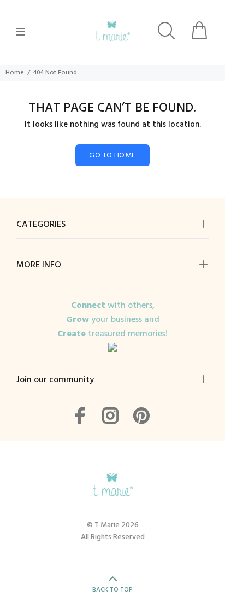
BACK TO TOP (112, 589)
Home (14, 72)
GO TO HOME (112, 155)
